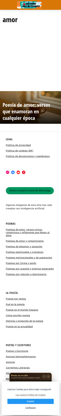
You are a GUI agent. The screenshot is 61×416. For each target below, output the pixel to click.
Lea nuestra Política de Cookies (30, 395)
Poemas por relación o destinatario (26, 274)
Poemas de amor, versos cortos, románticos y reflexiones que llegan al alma (28, 232)
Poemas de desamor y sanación (24, 246)
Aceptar (30, 401)
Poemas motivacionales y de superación (29, 257)
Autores (10, 362)
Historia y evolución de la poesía (24, 321)
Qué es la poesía (15, 304)
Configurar (30, 408)
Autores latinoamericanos (21, 356)
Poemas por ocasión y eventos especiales (30, 268)
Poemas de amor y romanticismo (25, 241)
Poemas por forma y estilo (21, 263)
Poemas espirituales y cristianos (24, 252)
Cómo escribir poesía (18, 315)
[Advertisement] (30, 58)
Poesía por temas (16, 298)
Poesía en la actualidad (19, 326)
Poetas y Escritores (17, 351)
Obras (9, 373)
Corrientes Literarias (18, 367)
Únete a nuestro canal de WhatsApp (30, 190)
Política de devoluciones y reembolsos (28, 156)
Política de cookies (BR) (19, 150)
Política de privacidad (18, 145)
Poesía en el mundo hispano (22, 310)
